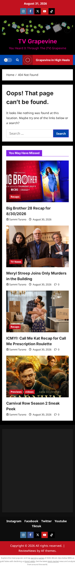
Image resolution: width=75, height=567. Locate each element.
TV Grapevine (37, 41)
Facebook (31, 521)
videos (29, 392)
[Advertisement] (37, 470)
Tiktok (36, 526)
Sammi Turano (17, 219)
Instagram (13, 521)
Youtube (61, 521)
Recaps (15, 196)
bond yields (30, 561)
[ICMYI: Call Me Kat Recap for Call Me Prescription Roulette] (37, 311)
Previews (16, 392)
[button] (17, 60)
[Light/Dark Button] (8, 60)
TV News (16, 261)
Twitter (46, 521)
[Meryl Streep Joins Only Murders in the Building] (37, 246)
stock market (53, 561)
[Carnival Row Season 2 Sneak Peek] (37, 376)
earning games (37, 558)
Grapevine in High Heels (53, 60)
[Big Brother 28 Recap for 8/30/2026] (37, 181)
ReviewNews (27, 551)
